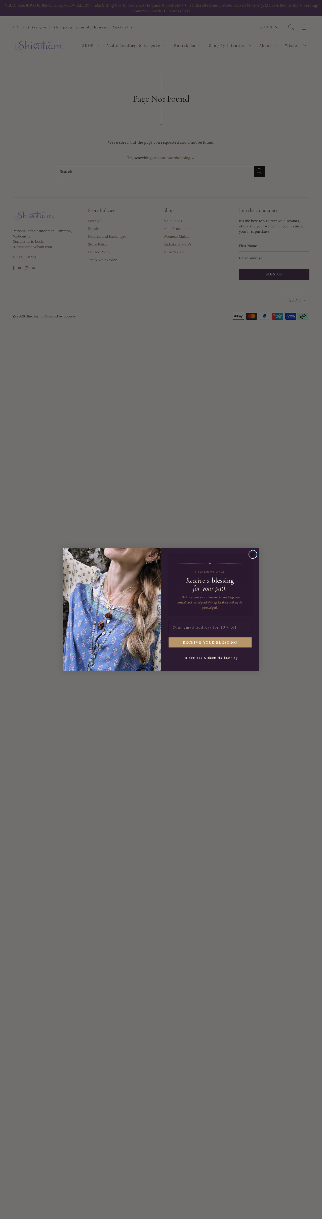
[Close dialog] (253, 554)
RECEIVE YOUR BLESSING (210, 642)
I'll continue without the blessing (210, 658)
